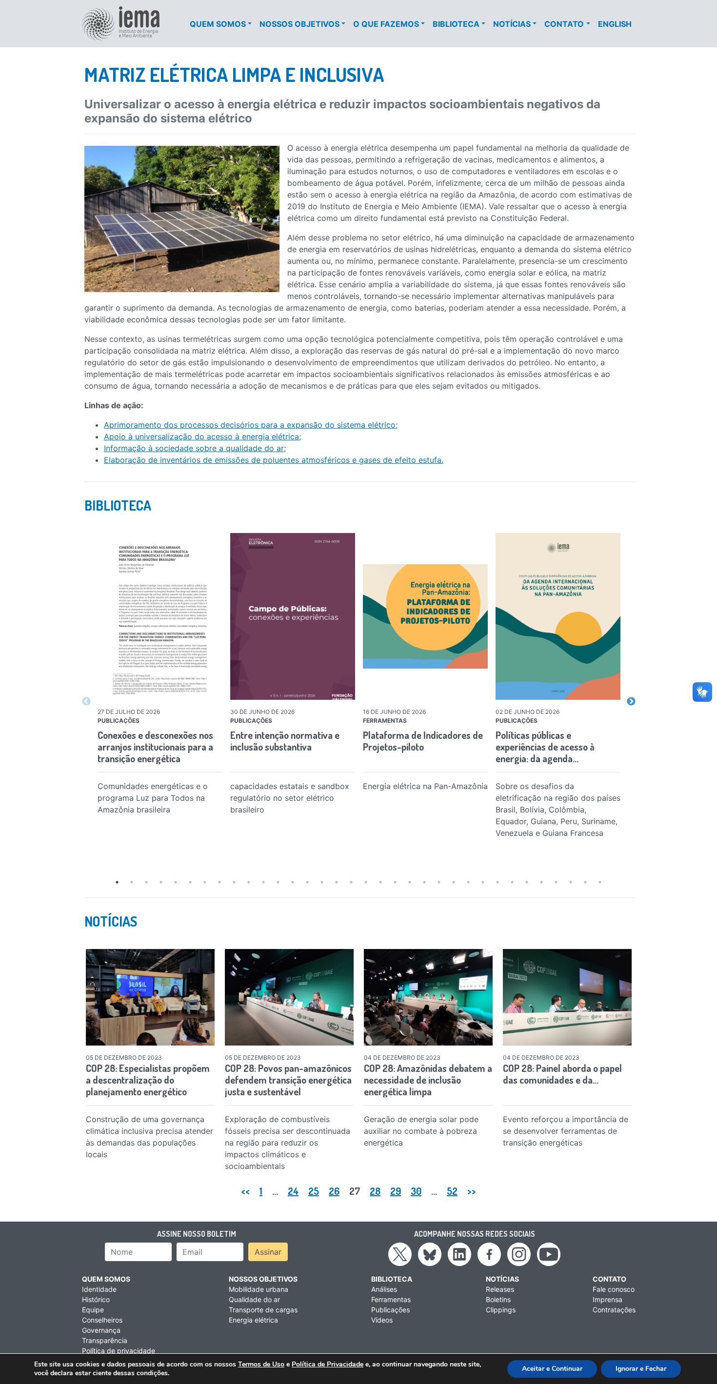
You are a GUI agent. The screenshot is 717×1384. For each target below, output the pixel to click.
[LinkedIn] (459, 1254)
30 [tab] (541, 882)
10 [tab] (249, 882)
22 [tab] (424, 882)
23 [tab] (439, 882)
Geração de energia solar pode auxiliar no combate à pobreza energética (421, 1130)
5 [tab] (175, 882)
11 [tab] (263, 882)
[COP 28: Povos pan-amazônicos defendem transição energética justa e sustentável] (289, 997)
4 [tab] (161, 882)
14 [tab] (307, 882)
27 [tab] (497, 882)
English (615, 24)
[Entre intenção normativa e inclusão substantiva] (292, 616)
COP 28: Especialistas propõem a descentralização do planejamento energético (148, 1080)
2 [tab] (132, 882)
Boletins (498, 1299)
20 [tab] (395, 882)
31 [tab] (556, 882)
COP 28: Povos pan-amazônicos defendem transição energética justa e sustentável (288, 1080)
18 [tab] (366, 882)
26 (334, 1191)
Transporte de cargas (263, 1309)
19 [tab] (380, 882)
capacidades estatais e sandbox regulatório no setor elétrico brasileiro (289, 797)
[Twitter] (400, 1254)
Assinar (268, 1252)
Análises (384, 1289)
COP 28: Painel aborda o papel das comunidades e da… (562, 1074)
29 (395, 1191)
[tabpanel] (160, 678)
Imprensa (607, 1299)
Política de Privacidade (327, 1364)
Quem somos (218, 24)
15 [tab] (322, 882)
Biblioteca (456, 24)
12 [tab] (278, 882)
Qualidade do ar (254, 1299)
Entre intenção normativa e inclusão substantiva (284, 741)
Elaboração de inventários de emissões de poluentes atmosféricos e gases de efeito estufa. (273, 460)
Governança (101, 1330)
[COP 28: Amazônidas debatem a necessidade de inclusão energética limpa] (428, 997)
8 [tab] (219, 882)
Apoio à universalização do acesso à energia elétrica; (202, 436)
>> (471, 1191)
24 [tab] (453, 882)
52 (452, 1191)
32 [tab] (571, 882)
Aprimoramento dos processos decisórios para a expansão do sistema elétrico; (251, 425)
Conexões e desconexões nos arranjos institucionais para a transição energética (155, 747)
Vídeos (382, 1320)
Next (631, 702)
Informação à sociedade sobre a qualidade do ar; (195, 448)
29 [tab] (527, 882)
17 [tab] (351, 882)
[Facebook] (489, 1254)
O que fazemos (386, 24)
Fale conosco (614, 1289)
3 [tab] (146, 882)
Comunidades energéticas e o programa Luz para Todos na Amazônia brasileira (153, 797)
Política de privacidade (118, 1350)
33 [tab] (585, 882)
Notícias (512, 24)
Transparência (104, 1340)
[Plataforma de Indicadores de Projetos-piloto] (425, 616)
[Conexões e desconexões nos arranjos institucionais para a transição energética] (160, 616)
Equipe (93, 1309)
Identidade (99, 1289)
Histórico (96, 1299)
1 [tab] (117, 882)
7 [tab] (205, 882)
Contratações (614, 1309)
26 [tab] (483, 882)
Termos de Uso (261, 1364)
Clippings (501, 1309)
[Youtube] (548, 1254)
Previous (86, 702)
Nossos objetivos (299, 24)
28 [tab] (512, 882)
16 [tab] (336, 882)
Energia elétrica (253, 1320)
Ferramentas (391, 1299)
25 (313, 1191)
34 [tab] (600, 882)
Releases (500, 1289)
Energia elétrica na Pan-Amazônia (425, 786)
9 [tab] (234, 882)
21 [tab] (410, 882)
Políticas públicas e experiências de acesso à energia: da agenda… (545, 747)
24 (293, 1191)
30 (416, 1191)
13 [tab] (293, 882)
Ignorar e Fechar (641, 1368)
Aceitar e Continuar (552, 1368)
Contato (564, 24)
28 (375, 1191)
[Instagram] (519, 1254)
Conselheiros (102, 1320)
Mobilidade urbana (258, 1289)
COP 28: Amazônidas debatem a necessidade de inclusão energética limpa (428, 1080)
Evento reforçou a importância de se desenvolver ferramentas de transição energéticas (565, 1130)
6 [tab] (190, 882)
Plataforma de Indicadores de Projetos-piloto (423, 741)
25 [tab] (468, 882)
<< (245, 1191)
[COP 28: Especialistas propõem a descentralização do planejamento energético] (150, 997)
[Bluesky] (429, 1254)
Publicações (390, 1309)
